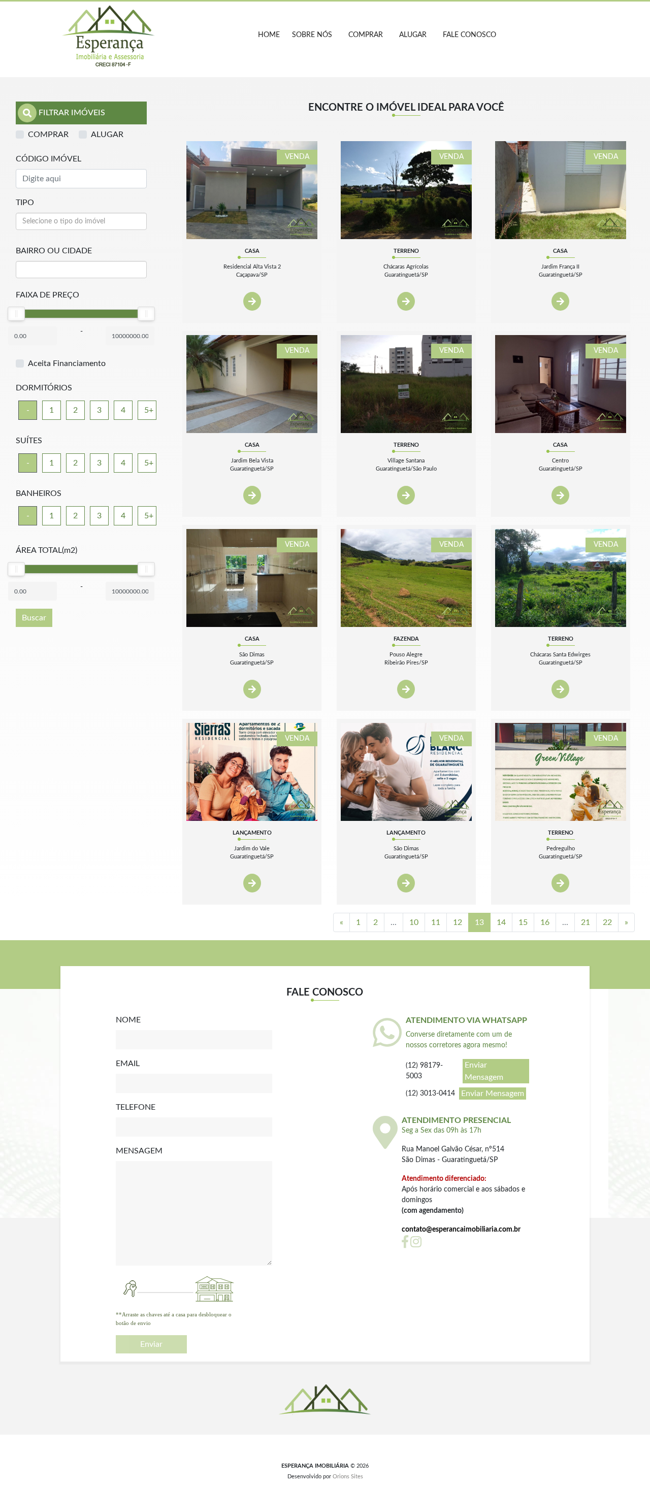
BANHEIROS (38, 493)
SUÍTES (29, 441)
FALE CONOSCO (469, 35)
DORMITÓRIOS (44, 388)
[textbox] (81, 221)
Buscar (34, 618)
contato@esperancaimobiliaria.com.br (461, 1229)
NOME (128, 1020)
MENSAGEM (139, 1151)
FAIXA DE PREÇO (47, 295)
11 (435, 922)
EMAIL (128, 1063)
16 (544, 922)
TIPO (25, 202)
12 (457, 922)
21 (585, 922)
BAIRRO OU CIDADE (54, 251)
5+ (148, 410)
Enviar (151, 1344)
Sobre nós (312, 35)
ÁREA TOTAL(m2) (46, 550)
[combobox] (81, 221)
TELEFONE (135, 1107)
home (269, 35)
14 (501, 922)
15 (523, 922)
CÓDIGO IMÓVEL (48, 159)
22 (607, 922)
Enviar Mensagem (484, 1071)
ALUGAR (413, 35)
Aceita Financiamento (67, 363)
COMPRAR (365, 35)
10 (413, 922)
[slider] (16, 314)
